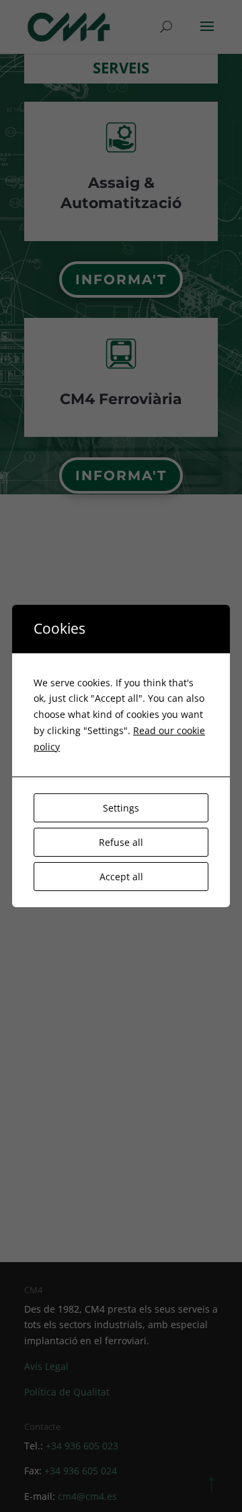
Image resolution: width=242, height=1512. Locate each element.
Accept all (121, 876)
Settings (121, 807)
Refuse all (121, 842)
